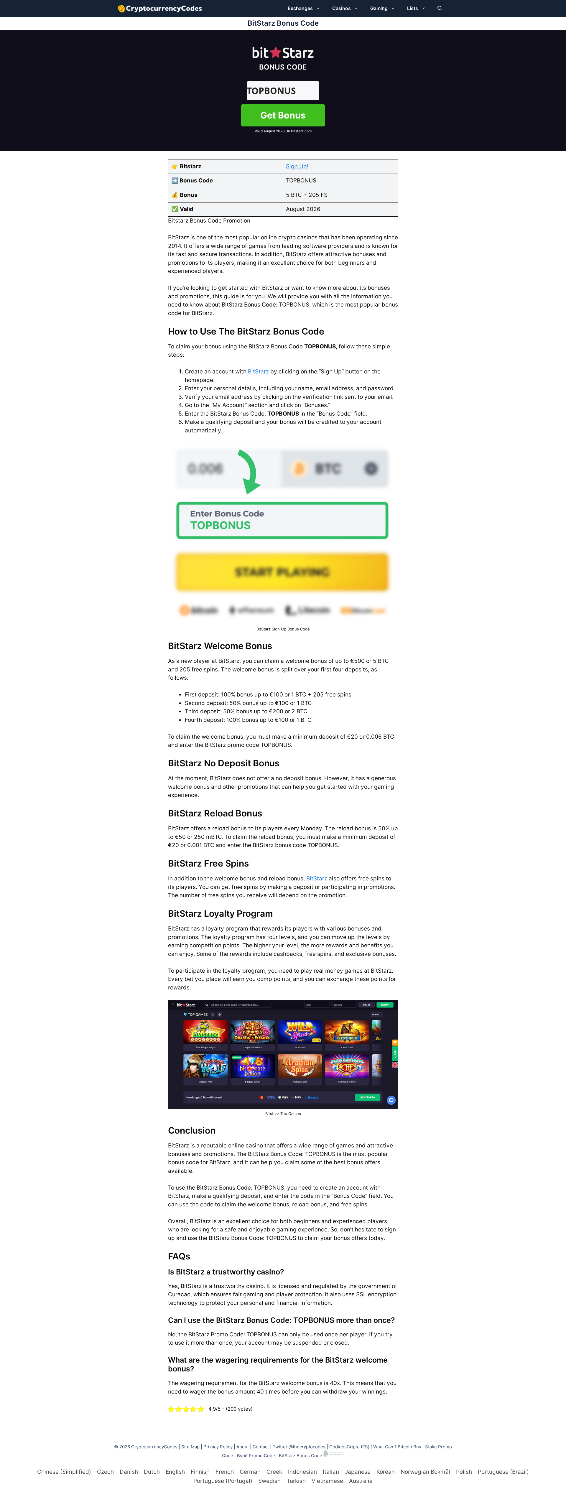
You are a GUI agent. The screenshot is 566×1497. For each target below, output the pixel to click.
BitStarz (258, 371)
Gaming (379, 8)
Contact (261, 1447)
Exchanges (300, 8)
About (242, 1447)
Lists (412, 8)
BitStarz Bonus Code (300, 1455)
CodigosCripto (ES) (349, 1447)
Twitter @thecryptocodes (299, 1447)
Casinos (341, 8)
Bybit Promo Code (256, 1455)
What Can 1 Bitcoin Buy (397, 1447)
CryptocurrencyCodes (154, 1447)
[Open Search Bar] (440, 8)
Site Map (190, 1447)
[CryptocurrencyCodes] (160, 8)
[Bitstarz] (283, 56)
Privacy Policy (218, 1447)
